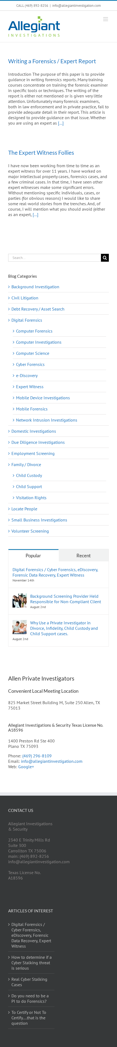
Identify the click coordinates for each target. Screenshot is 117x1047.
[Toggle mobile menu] (106, 19)
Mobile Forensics (32, 409)
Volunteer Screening (30, 531)
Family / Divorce (26, 464)
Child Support (29, 486)
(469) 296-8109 (37, 755)
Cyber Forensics (30, 364)
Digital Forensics (26, 320)
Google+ (26, 766)
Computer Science (32, 353)
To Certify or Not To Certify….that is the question (28, 1018)
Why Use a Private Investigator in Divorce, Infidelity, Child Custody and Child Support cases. (64, 628)
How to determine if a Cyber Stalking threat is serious (31, 962)
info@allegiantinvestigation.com (76, 5)
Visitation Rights (31, 497)
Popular (33, 555)
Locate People (24, 508)
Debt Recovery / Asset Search (37, 309)
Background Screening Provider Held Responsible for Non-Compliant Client (65, 598)
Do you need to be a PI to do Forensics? (30, 998)
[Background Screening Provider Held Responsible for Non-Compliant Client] (20, 596)
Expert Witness (30, 386)
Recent (83, 555)
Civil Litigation (24, 298)
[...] (61, 123)
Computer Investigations (38, 342)
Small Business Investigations (39, 520)
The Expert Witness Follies (41, 152)
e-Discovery (27, 375)
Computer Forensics (34, 331)
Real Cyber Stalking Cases (29, 981)
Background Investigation (35, 286)
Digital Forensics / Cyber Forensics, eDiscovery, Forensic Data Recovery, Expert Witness (55, 572)
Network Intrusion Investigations (46, 420)
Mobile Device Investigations (43, 397)
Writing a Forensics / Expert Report (52, 61)
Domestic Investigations (33, 431)
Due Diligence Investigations (38, 442)
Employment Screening (33, 453)
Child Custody (29, 475)
